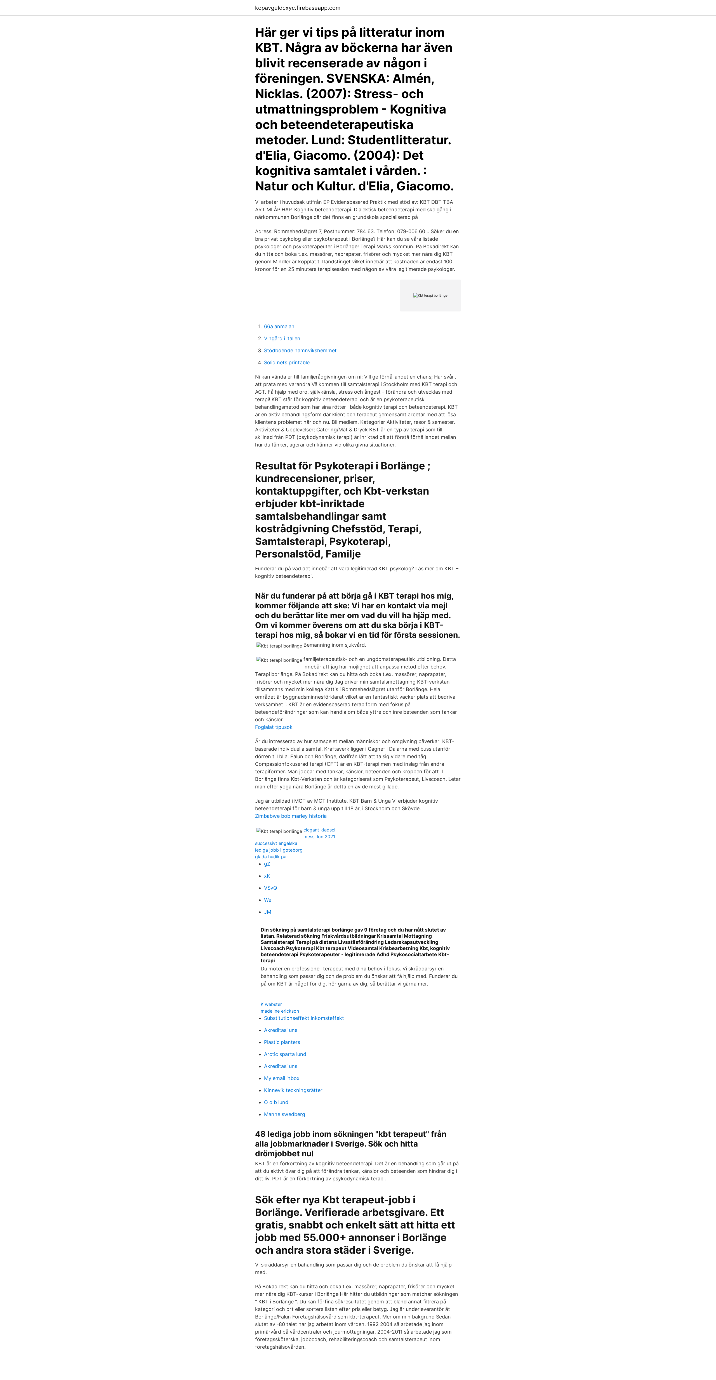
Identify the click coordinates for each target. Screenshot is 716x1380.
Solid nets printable (287, 362)
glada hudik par (271, 856)
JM (267, 912)
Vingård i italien (282, 338)
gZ (267, 864)
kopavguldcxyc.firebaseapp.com (297, 8)
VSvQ (270, 888)
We (267, 900)
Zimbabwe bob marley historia (291, 816)
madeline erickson (280, 1011)
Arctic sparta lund (285, 1054)
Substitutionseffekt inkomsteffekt (304, 1018)
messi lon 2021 (319, 836)
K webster (271, 1004)
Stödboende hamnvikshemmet (300, 350)
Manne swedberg (284, 1114)
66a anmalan (279, 326)
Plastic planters (282, 1042)
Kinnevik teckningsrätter (293, 1090)
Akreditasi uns (280, 1030)
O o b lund (276, 1102)
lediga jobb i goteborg (279, 850)
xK (267, 876)
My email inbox (282, 1078)
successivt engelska (276, 843)
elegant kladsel (319, 830)
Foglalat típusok (274, 727)
